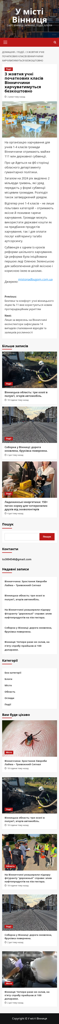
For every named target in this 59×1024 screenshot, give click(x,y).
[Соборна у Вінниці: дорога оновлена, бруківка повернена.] (29, 425)
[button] (5, 42)
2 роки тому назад (16, 96)
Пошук (7, 524)
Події (8, 69)
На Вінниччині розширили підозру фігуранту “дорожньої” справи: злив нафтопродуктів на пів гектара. (28, 613)
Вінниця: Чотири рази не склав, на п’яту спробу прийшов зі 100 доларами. (27, 645)
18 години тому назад (18, 400)
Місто (8, 685)
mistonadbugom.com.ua (35, 279)
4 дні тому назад (15, 513)
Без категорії (13, 672)
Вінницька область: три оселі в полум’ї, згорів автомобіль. (26, 394)
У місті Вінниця (29, 15)
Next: (26, 324)
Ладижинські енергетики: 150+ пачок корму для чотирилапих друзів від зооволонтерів (26, 505)
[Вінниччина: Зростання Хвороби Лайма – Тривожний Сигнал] (29, 738)
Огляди (9, 698)
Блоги (8, 679)
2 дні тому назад (15, 455)
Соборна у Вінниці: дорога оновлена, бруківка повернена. (26, 449)
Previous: (29, 303)
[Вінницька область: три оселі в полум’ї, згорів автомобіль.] (29, 370)
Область (10, 691)
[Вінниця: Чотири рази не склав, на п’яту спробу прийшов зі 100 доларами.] (29, 969)
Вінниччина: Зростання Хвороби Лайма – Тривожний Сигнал (26, 583)
